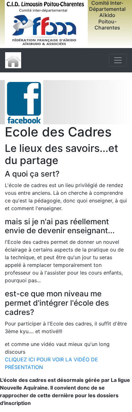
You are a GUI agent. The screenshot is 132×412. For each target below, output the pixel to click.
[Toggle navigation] (118, 60)
